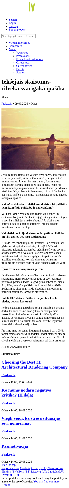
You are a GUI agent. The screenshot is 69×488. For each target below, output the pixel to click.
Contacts (25, 468)
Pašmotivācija (14, 446)
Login (12, 22)
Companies (15, 45)
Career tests (23, 62)
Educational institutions (29, 59)
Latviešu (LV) (56, 471)
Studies (20, 72)
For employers (17, 29)
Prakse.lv (6, 103)
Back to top (8, 464)
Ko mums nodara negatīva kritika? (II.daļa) (26, 392)
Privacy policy (39, 468)
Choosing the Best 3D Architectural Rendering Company (34, 364)
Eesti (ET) (24, 471)
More (12, 49)
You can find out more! (46, 481)
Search (13, 19)
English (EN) (9, 471)
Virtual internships (19, 42)
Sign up (13, 26)
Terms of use (55, 468)
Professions (22, 55)
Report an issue (10, 468)
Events (20, 69)
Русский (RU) (10, 474)
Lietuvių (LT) (39, 471)
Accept (5, 484)
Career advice (24, 65)
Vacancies (22, 52)
